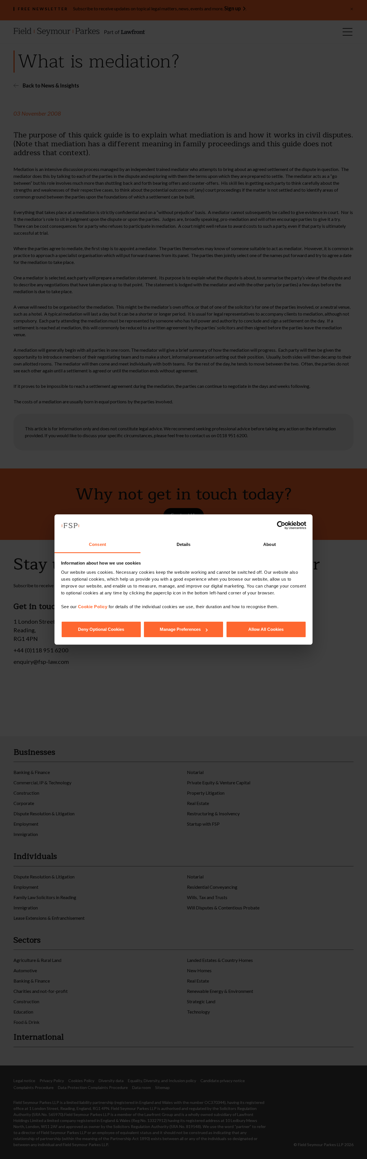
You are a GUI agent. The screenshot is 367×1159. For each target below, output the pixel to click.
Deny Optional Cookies (101, 629)
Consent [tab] (97, 544)
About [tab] (269, 544)
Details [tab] (184, 544)
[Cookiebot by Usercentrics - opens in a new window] (281, 525)
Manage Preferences (180, 629)
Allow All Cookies (266, 629)
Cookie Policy (93, 606)
